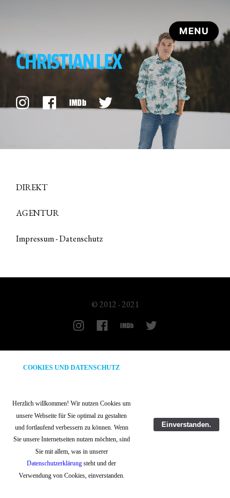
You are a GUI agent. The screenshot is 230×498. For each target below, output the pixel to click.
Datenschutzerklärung (54, 463)
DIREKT (32, 187)
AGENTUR (37, 213)
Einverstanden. (186, 425)
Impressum (35, 238)
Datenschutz (81, 238)
